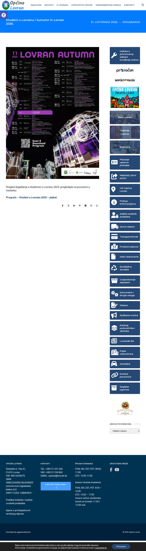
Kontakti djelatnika (56, 484)
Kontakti (129, 5)
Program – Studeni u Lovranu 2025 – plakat (31, 197)
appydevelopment (24, 532)
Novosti (48, 5)
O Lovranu (62, 5)
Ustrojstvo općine (81, 5)
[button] (3, 15)
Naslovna (36, 5)
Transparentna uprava (108, 5)
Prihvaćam (121, 546)
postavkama (101, 548)
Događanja (131, 22)
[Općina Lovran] (13, 5)
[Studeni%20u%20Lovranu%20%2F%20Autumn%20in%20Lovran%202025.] (63, 205)
